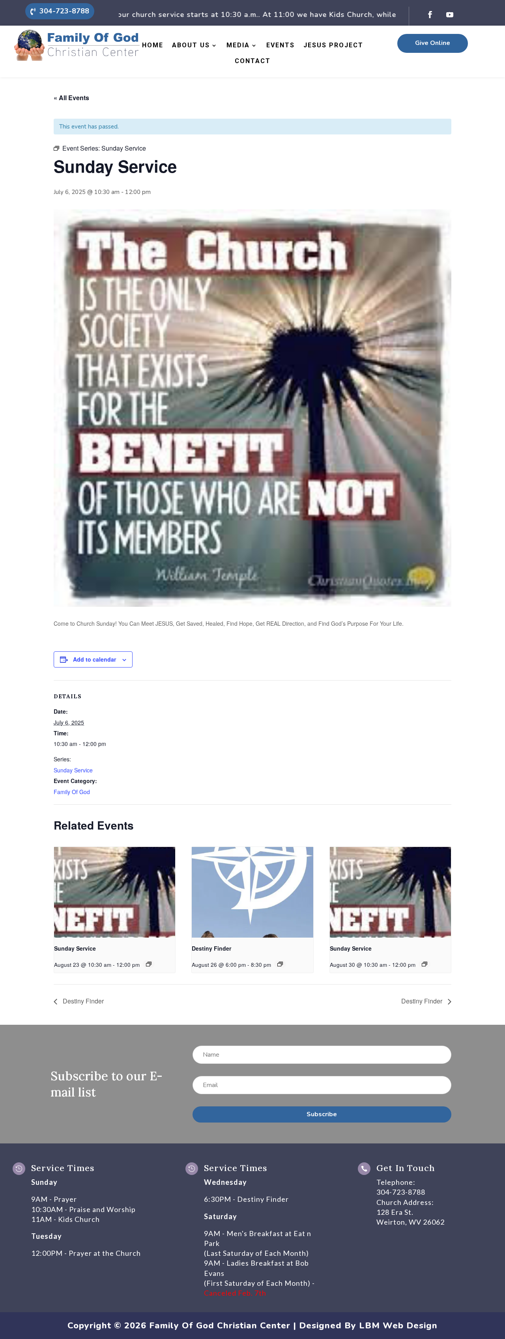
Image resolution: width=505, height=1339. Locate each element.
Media (238, 45)
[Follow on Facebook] (430, 14)
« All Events (71, 97)
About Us (191, 45)
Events (280, 45)
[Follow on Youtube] (450, 14)
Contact (253, 61)
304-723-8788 (64, 11)
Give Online (432, 43)
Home (152, 45)
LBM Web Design (398, 1326)
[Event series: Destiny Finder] (280, 964)
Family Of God (72, 792)
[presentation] (114, 892)
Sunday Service (73, 770)
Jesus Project (333, 45)
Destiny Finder (211, 948)
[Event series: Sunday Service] (149, 964)
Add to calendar (94, 659)
